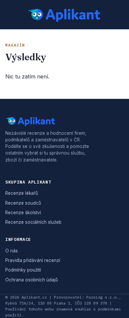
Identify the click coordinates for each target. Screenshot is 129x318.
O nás (11, 250)
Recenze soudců (23, 203)
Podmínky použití (23, 270)
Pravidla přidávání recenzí (32, 260)
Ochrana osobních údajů (31, 279)
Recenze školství (23, 212)
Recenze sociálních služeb (33, 222)
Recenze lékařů (21, 193)
